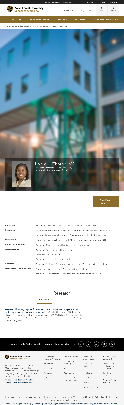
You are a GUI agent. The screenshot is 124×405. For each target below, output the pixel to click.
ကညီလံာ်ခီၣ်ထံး (64, 404)
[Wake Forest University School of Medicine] (25, 9)
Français (37, 404)
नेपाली (86, 404)
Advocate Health (51, 378)
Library (81, 10)
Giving (102, 10)
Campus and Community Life (105, 19)
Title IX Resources (91, 378)
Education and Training (39, 19)
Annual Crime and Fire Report (91, 372)
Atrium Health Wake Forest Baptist (58, 2)
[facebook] (81, 344)
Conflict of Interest (107, 374)
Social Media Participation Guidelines (108, 365)
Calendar (48, 368)
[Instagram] (104, 344)
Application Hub (90, 387)
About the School (13, 19)
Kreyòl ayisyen (53, 404)
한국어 (73, 404)
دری (32, 404)
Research (61, 19)
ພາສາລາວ (79, 404)
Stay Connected (51, 373)
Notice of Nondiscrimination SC (19, 382)
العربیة (15, 404)
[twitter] (88, 344)
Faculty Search (69, 10)
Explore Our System (107, 2)
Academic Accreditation (89, 357)
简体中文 (27, 404)
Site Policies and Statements (110, 357)
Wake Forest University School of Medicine (21, 26)
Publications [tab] (44, 299)
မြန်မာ (20, 404)
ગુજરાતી (44, 404)
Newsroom (49, 363)
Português (92, 404)
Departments (80, 19)
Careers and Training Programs (52, 357)
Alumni (91, 10)
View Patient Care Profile (106, 201)
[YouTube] (96, 344)
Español (9, 404)
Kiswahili (114, 404)
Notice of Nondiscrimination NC (19, 380)
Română (100, 404)
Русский (107, 404)
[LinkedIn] (112, 344)
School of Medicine (85, 2)
